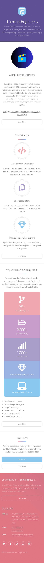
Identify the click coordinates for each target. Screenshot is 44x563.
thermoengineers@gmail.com (22, 535)
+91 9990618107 (17, 530)
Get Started (22, 459)
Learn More (22, 122)
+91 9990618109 (33, 452)
